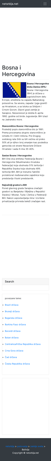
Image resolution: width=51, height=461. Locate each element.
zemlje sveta (36, 446)
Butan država (11, 337)
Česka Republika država (17, 363)
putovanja (22, 446)
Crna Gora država (14, 350)
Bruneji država (12, 311)
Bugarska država (13, 318)
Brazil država (11, 304)
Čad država (11, 357)
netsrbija (10, 446)
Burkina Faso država (15, 324)
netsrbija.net (10, 3)
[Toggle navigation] (45, 4)
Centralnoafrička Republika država (23, 344)
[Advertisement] (25, 36)
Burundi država (12, 331)
